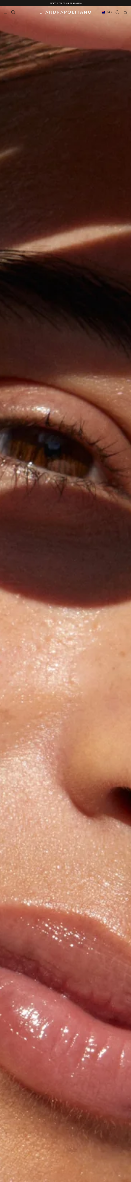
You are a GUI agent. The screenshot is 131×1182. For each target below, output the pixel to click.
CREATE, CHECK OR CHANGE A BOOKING (66, 3)
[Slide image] (65, 594)
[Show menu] (5, 12)
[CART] (125, 12)
